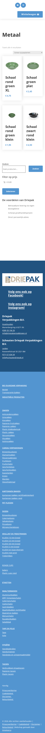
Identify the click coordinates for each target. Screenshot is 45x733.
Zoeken (5, 164)
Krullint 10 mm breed (11, 538)
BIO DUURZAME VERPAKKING (14, 385)
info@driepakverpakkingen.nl (14, 333)
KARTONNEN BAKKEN (11, 491)
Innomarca (6, 730)
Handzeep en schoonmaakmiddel (16, 655)
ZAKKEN (5, 410)
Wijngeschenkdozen (10, 527)
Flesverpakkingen (9, 458)
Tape (4, 632)
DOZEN (5, 511)
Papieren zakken (9, 426)
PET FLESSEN (7, 503)
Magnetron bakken (10, 613)
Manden (5, 479)
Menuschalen (8, 616)
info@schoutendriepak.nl (12, 357)
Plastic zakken (8, 432)
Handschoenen (8, 652)
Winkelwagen (28, 14)
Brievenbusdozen (9, 452)
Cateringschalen (9, 601)
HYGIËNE (6, 645)
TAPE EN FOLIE (8, 628)
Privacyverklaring (9, 690)
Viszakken (6, 438)
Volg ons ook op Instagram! (20, 306)
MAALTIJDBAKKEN (9, 591)
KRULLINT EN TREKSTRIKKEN (14, 534)
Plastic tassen (8, 674)
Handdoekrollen (9, 649)
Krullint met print (9, 553)
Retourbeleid (8, 699)
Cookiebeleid (8, 693)
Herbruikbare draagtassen (13, 668)
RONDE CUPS (7, 565)
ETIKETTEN (6, 582)
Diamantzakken (8, 455)
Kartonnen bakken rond (12, 498)
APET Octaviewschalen (11, 598)
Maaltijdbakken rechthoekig (14, 610)
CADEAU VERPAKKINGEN (12, 448)
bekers (5, 570)
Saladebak (6, 622)
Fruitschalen (7, 464)
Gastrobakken (8, 607)
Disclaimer (7, 696)
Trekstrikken (7, 556)
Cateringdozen (8, 518)
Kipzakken (6, 420)
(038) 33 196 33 (8, 330)
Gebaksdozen (8, 521)
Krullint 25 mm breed (11, 541)
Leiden (5, 348)
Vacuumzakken (8, 435)
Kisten (5, 476)
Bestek (5, 389)
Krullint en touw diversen (13, 550)
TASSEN (5, 664)
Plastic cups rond (9, 573)
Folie (4, 635)
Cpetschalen (7, 604)
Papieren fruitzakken (11, 423)
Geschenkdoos (8, 467)
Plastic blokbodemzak (11, 429)
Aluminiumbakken (10, 595)
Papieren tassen (9, 671)
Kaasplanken (7, 473)
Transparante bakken (11, 392)
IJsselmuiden (7, 324)
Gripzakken (7, 417)
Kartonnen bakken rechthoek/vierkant (18, 495)
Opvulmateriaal (8, 482)
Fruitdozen (6, 461)
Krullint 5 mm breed (10, 547)
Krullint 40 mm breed (11, 544)
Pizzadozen (7, 524)
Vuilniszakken (8, 441)
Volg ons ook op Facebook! (20, 293)
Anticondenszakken (10, 414)
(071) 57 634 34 (8, 354)
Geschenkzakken (9, 470)
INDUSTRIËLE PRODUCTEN (13, 397)
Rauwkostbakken (9, 619)
